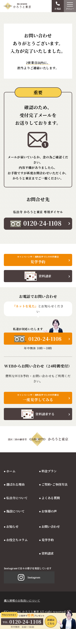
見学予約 (48, 540)
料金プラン (49, 471)
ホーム (10, 471)
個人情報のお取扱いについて (22, 600)
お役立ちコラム (17, 540)
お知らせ (12, 526)
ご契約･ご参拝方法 (54, 484)
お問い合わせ (51, 526)
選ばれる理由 (15, 484)
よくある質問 (51, 498)
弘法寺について (17, 498)
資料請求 (48, 553)
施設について (15, 511)
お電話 (58, 8)
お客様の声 (49, 511)
